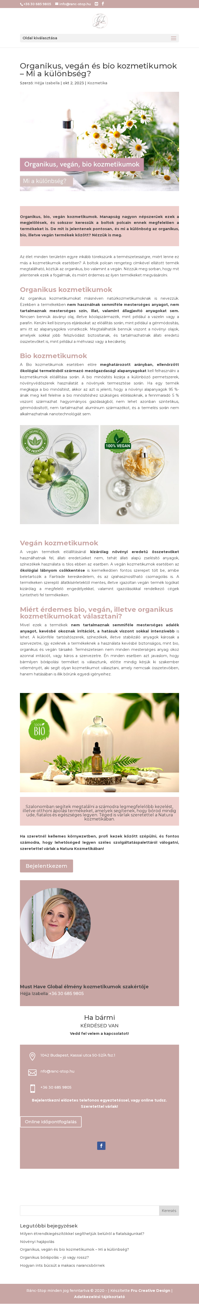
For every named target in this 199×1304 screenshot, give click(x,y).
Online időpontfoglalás (51, 1121)
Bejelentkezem (46, 866)
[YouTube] (96, 4)
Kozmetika (97, 83)
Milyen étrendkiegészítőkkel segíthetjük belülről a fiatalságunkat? (82, 1233)
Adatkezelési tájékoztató (99, 1296)
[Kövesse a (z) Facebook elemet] (101, 1146)
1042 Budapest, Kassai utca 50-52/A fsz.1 (77, 1055)
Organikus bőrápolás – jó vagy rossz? (54, 1257)
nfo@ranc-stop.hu (57, 1071)
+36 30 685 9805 (66, 993)
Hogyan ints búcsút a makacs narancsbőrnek (62, 1265)
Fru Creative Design (150, 1290)
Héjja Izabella (47, 83)
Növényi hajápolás (37, 1241)
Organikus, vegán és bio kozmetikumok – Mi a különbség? (74, 1249)
